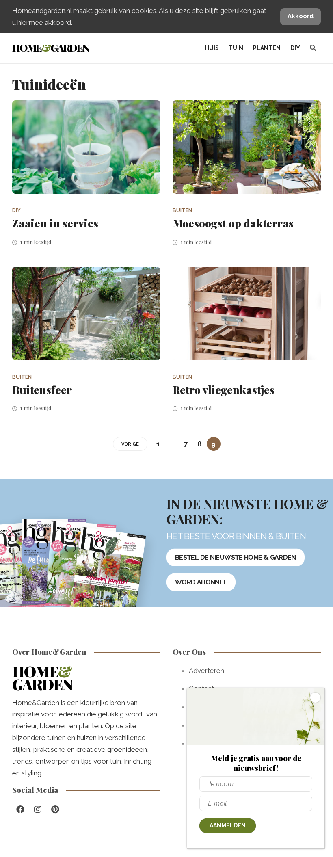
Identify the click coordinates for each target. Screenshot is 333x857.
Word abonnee (201, 582)
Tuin (236, 48)
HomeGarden (50, 47)
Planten (267, 48)
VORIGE (130, 444)
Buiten (182, 210)
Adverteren (206, 671)
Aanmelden (228, 825)
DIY (295, 48)
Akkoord (301, 16)
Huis (212, 48)
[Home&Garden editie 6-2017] (107, 575)
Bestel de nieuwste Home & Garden (235, 557)
